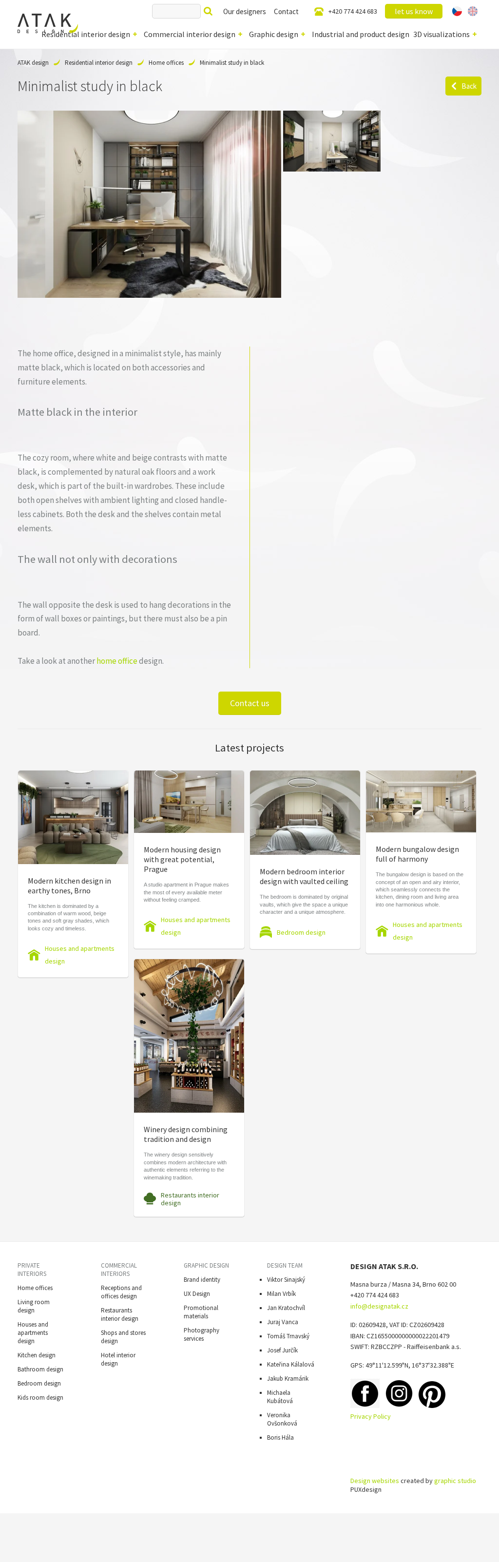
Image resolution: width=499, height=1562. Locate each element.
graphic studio (455, 1480)
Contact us (249, 703)
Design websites (374, 1480)
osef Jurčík (284, 1350)
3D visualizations (441, 34)
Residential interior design (85, 34)
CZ (457, 11)
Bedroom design (301, 932)
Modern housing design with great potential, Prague (182, 859)
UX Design (197, 1294)
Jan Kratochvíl (286, 1308)
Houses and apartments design (80, 954)
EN (473, 11)
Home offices (166, 62)
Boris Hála (280, 1437)
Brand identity (202, 1279)
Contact (286, 11)
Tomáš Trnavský (288, 1336)
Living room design (34, 1306)
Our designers (244, 11)
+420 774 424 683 (352, 11)
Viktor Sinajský (286, 1279)
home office (116, 661)
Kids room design (40, 1397)
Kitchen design (37, 1355)
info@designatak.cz (379, 1306)
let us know (414, 11)
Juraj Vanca (282, 1322)
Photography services (201, 1334)
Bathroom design (40, 1369)
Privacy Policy (370, 1416)
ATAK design (33, 62)
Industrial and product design (360, 34)
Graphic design (273, 34)
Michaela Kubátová (280, 1396)
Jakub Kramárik (287, 1378)
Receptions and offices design (121, 1292)
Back (469, 86)
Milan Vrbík (281, 1294)
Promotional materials (201, 1312)
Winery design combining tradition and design (186, 1134)
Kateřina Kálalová (290, 1364)
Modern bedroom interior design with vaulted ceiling (304, 876)
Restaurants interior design (190, 1199)
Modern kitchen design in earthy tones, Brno (69, 885)
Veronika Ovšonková (282, 1419)
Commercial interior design (189, 34)
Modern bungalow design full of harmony (417, 854)
